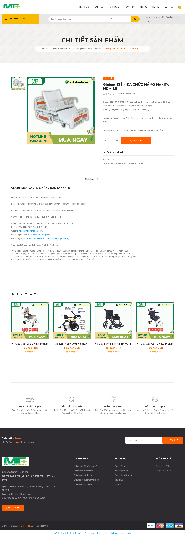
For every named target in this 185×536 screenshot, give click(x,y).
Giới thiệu (130, 7)
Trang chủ (44, 49)
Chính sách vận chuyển (83, 471)
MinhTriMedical (23, 526)
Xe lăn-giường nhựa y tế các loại (87, 49)
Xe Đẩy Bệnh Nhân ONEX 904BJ (113, 344)
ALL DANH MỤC (17, 19)
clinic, (121, 163)
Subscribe (173, 440)
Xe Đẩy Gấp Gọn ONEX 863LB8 (30, 344)
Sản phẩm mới (121, 466)
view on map (14, 508)
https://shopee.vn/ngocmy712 (41, 235)
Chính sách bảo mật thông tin (86, 480)
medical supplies (139, 163)
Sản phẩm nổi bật (122, 471)
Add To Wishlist (114, 152)
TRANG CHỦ (84, 7)
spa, (116, 163)
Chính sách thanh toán (83, 484)
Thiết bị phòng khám (61, 49)
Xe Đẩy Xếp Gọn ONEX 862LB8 (155, 344)
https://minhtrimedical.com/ (31, 231)
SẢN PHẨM (99, 7)
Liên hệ (155, 7)
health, (127, 163)
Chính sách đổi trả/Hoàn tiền (86, 466)
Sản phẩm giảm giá (123, 475)
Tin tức (143, 7)
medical (111, 160)
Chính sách (115, 7)
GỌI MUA (137, 141)
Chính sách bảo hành (83, 475)
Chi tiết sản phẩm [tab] (92, 179)
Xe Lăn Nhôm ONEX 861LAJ (71, 344)
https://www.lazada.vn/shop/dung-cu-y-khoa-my (48, 238)
